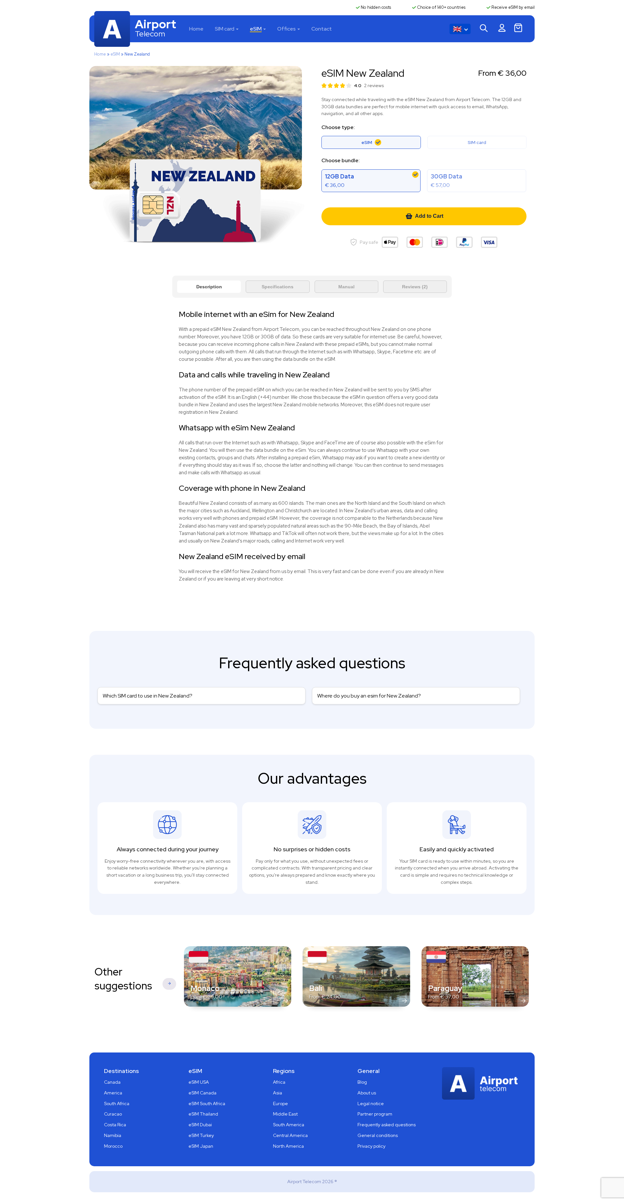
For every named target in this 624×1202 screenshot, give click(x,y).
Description (209, 286)
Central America (290, 1135)
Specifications (277, 286)
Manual (346, 286)
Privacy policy (371, 1146)
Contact (321, 28)
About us (367, 1093)
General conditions (378, 1135)
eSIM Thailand (203, 1114)
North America (288, 1146)
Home (196, 28)
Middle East (285, 1114)
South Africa (116, 1103)
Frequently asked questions (387, 1125)
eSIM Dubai (200, 1125)
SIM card (224, 28)
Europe (280, 1103)
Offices (286, 28)
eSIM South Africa (206, 1103)
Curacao (113, 1114)
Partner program (375, 1114)
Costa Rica (115, 1125)
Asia (277, 1093)
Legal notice (371, 1103)
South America (288, 1125)
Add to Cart (429, 216)
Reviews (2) (415, 286)
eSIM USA (198, 1082)
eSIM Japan (200, 1146)
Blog (362, 1082)
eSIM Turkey (201, 1135)
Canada (112, 1082)
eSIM (256, 28)
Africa (279, 1082)
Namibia (112, 1135)
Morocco (113, 1146)
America (113, 1093)
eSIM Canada (202, 1093)
